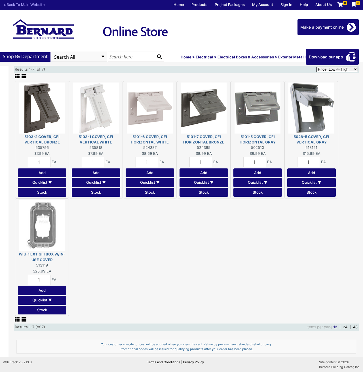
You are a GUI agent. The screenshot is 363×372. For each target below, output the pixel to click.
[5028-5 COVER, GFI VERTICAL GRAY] (311, 107)
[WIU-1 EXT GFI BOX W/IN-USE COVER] (42, 225)
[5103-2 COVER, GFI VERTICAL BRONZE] (42, 107)
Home (179, 4)
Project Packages (230, 4)
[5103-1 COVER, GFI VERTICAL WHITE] (96, 107)
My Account (262, 4)
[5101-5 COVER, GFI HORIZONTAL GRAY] (257, 107)
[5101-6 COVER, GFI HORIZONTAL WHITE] (150, 107)
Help (304, 4)
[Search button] (159, 57)
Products (199, 4)
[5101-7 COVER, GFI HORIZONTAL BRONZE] (204, 107)
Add (42, 172)
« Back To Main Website (24, 4)
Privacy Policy (193, 362)
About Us (323, 4)
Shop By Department (25, 56)
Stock (42, 192)
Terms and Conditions (164, 362)
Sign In (286, 4)
